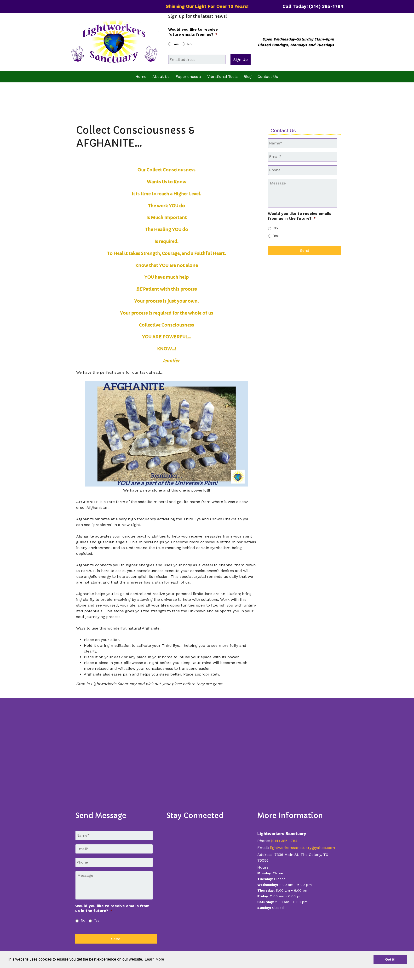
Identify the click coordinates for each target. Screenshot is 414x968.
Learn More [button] (154, 959)
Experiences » (188, 76)
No (189, 44)
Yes (176, 44)
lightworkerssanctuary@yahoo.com (302, 847)
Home (140, 76)
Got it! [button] (390, 959)
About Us (161, 76)
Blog (248, 76)
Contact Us (268, 76)
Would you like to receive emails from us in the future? (299, 216)
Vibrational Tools (222, 76)
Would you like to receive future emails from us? (193, 32)
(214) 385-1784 (284, 840)
